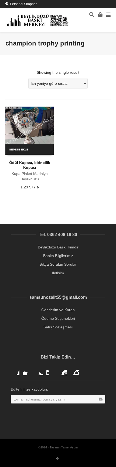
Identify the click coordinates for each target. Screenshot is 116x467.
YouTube (62, 371)
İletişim (58, 273)
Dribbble (15, 371)
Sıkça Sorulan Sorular (58, 264)
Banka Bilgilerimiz (58, 256)
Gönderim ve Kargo (58, 310)
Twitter (39, 371)
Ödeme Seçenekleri (58, 318)
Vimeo (50, 371)
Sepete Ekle (18, 149)
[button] (105, 459)
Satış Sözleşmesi (58, 327)
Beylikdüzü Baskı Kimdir (58, 247)
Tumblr (74, 371)
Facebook (27, 371)
